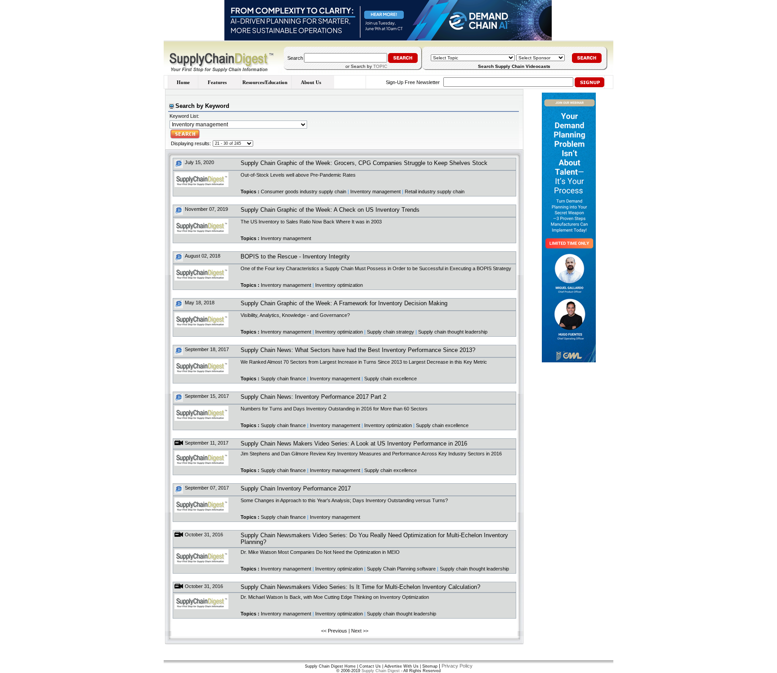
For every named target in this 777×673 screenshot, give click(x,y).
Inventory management (375, 191)
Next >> (359, 630)
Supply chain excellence (390, 378)
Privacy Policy (457, 666)
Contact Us (370, 666)
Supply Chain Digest (381, 671)
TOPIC (380, 66)
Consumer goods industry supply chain (303, 191)
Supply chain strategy (390, 331)
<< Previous (334, 630)
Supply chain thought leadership (452, 331)
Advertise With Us (401, 666)
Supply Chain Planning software (401, 568)
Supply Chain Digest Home (330, 666)
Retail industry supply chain (434, 191)
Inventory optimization (339, 285)
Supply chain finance (283, 378)
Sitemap (430, 666)
